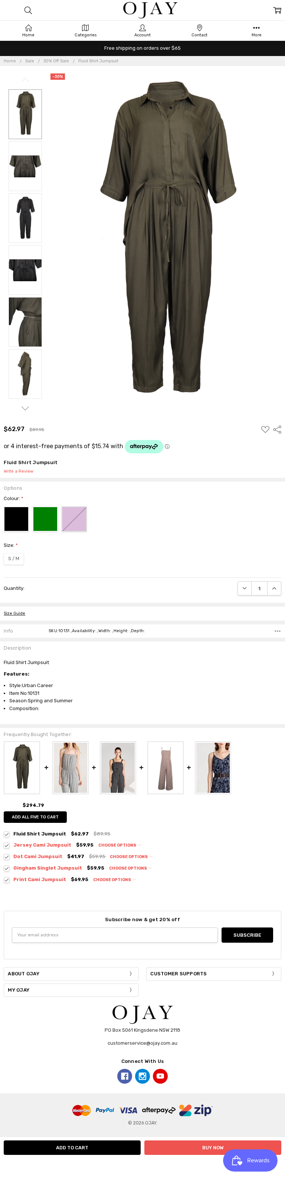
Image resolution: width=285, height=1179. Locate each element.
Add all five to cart (35, 817)
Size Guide (14, 613)
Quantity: (14, 588)
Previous (25, 79)
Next (25, 408)
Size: (11, 545)
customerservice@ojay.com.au (142, 1043)
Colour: (13, 498)
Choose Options (117, 845)
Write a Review (18, 471)
